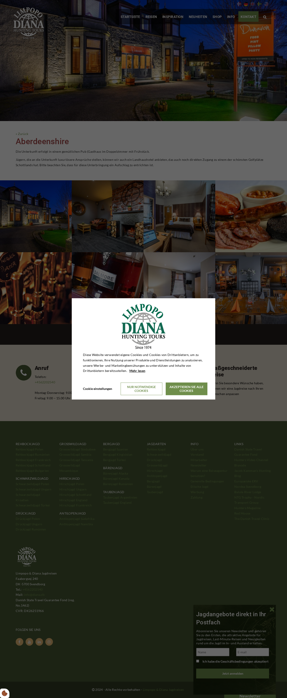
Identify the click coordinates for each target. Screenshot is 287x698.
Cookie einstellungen (97, 389)
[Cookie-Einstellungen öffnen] (4, 693)
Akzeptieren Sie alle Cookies (187, 389)
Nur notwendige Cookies (141, 389)
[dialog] (143, 349)
